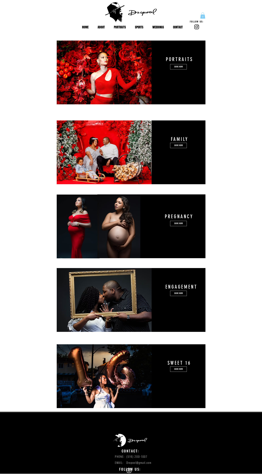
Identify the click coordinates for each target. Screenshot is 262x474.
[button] (202, 15)
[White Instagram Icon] (129, 470)
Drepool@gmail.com (138, 463)
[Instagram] (196, 27)
